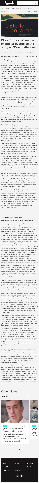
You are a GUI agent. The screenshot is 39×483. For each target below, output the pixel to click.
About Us (29, 467)
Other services (7, 470)
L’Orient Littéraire (18, 52)
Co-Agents (18, 467)
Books (4, 463)
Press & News (10, 8)
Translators (30, 463)
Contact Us (18, 470)
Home (2, 8)
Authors (17, 463)
